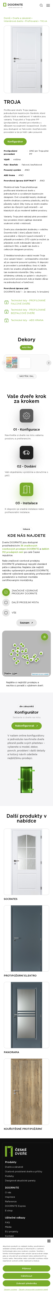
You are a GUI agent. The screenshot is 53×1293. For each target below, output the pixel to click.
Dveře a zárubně (22, 18)
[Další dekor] (48, 362)
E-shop (9, 1210)
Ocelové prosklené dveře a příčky (23, 1171)
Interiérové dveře (13, 21)
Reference (11, 1201)
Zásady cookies (10, 1289)
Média (8, 1227)
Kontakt (9, 1236)
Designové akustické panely (20, 1180)
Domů (7, 18)
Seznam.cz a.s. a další (40, 674)
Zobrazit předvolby (26, 1283)
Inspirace (10, 1197)
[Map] (44, 636)
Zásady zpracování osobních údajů (33, 1289)
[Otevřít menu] (48, 5)
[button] (49, 1241)
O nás (8, 1192)
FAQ (7, 1222)
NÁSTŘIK (26, 347)
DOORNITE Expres (15, 1206)
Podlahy (9, 1176)
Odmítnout (26, 1276)
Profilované (31, 21)
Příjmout (26, 1268)
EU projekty (11, 1231)
